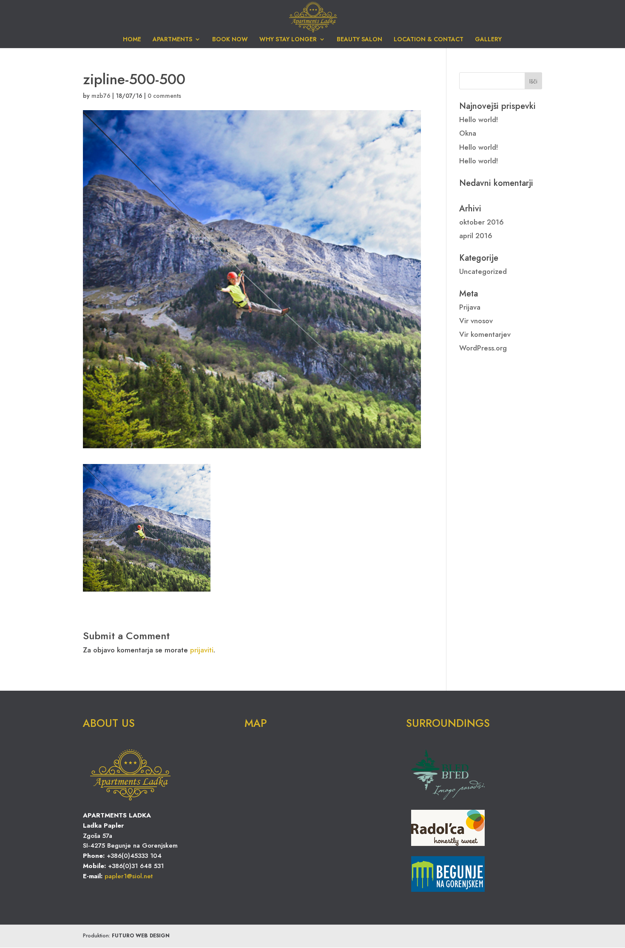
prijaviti (201, 650)
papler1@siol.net (129, 876)
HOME (132, 39)
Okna (467, 133)
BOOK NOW (230, 39)
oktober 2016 (481, 222)
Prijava (469, 307)
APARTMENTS (172, 39)
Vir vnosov (476, 321)
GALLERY (488, 39)
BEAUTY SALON (359, 39)
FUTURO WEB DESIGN (141, 935)
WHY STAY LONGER (288, 39)
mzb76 (101, 95)
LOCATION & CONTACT (428, 39)
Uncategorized (483, 271)
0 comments (164, 95)
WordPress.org (483, 348)
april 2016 (475, 236)
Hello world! (478, 119)
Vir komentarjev (485, 334)
